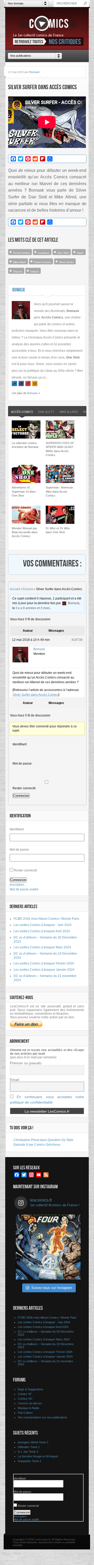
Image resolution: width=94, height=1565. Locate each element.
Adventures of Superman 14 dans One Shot (24, 491)
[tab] (22, 412)
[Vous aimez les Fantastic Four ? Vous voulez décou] (48, 1247)
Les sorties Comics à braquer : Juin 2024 (43, 925)
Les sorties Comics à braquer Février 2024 (44, 963)
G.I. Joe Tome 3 (28, 1451)
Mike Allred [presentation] (69, 411)
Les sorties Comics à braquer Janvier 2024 (44, 969)
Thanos (17, 271)
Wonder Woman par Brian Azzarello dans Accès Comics (25, 532)
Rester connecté (24, 788)
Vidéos (34, 271)
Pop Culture (25, 1412)
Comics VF (25, 1394)
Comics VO (25, 1398)
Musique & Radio (28, 1408)
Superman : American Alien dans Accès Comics (59, 491)
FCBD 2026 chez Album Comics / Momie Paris (46, 919)
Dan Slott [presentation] (46, 411)
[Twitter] (14, 383)
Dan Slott (63, 252)
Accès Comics (21, 252)
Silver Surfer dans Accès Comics (35, 694)
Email (14, 1080)
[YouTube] (28, 383)
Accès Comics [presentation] (22, 411)
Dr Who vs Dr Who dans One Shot (58, 530)
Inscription (17, 884)
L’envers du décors (30, 1403)
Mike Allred (19, 262)
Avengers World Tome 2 (33, 1442)
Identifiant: (20, 744)
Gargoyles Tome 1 (29, 1461)
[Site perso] (34, 383)
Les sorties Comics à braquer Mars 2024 (42, 947)
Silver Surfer (66, 262)
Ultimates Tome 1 (29, 1447)
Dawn (80, 252)
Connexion (21, 796)
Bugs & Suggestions (30, 1389)
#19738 (77, 640)
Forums (28, 589)
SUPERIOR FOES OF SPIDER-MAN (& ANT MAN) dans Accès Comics (60, 449)
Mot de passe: (22, 763)
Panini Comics (42, 262)
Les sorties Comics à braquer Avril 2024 (42, 931)
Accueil (15, 589)
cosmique (43, 252)
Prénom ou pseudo (26, 1063)
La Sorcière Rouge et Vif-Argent (38, 1456)
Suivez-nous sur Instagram (51, 1288)
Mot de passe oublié (24, 889)
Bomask (34, 72)
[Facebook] (21, 383)
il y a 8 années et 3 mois (33, 608)
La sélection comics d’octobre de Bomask (25, 444)
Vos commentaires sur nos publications (42, 1417)
